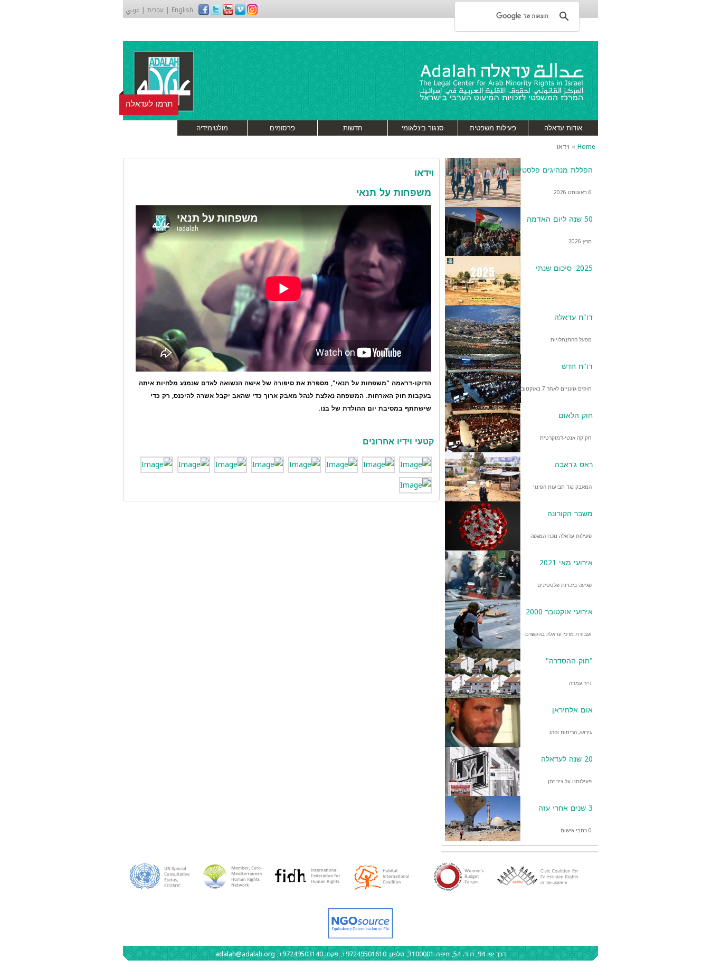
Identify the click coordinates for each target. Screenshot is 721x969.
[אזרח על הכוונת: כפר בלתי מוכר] (341, 464)
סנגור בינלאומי (423, 128)
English (182, 10)
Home (586, 147)
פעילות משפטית (493, 128)
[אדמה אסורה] (415, 485)
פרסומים (282, 128)
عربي (132, 10)
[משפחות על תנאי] (378, 464)
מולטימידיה (212, 128)
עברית (155, 10)
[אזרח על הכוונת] (156, 464)
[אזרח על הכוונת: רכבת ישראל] (304, 464)
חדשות (353, 128)
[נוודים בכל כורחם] (193, 464)
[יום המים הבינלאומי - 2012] (267, 464)
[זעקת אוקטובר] (230, 464)
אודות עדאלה (563, 128)
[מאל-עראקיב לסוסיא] (415, 464)
